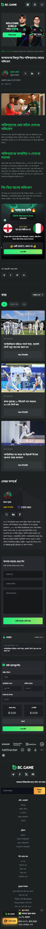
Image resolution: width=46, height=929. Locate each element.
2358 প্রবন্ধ (26, 507)
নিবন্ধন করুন (12, 35)
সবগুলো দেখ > (39, 637)
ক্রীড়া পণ (4, 51)
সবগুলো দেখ (36, 295)
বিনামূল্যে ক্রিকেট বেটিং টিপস (23, 903)
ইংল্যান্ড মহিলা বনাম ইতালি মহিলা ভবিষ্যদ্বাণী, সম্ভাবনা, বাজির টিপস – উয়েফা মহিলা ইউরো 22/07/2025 (23, 237)
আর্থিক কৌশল (23, 809)
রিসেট (23, 721)
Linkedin (32, 73)
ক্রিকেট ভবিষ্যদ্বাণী (23, 839)
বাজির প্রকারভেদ (23, 817)
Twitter (25, 73)
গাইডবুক (23, 805)
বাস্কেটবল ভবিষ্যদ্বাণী (23, 847)
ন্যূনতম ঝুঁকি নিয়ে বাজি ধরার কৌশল (23, 891)
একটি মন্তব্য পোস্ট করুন (23, 621)
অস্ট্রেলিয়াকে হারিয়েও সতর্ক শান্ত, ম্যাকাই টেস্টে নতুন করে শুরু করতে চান (22, 649)
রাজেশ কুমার (14, 71)
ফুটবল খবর (23, 869)
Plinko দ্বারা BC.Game (23, 899)
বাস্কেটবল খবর (23, 876)
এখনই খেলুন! (12, 921)
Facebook (38, 73)
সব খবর (23, 861)
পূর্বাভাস (23, 835)
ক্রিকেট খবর (14, 304)
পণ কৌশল (23, 813)
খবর (10, 51)
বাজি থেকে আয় (23, 895)
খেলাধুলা (23, 820)
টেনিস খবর (23, 873)
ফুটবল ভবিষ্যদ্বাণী (23, 843)
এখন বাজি (23, 252)
